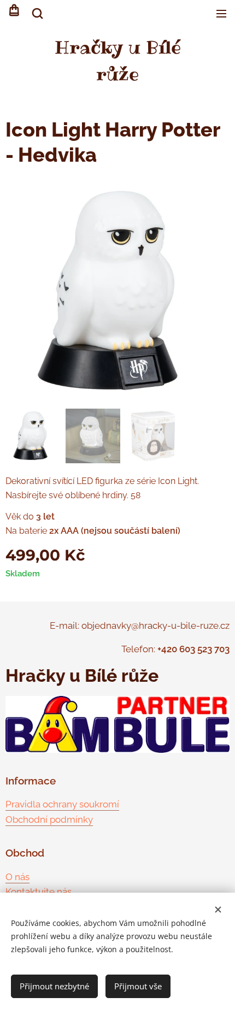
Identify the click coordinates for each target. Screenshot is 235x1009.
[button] (37, 13)
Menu (221, 14)
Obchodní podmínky (49, 819)
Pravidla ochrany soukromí (62, 804)
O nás (17, 876)
